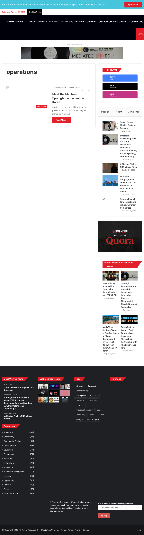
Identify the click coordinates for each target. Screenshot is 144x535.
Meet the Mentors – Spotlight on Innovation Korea (68, 98)
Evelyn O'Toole (60, 87)
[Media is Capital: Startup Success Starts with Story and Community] (54, 393)
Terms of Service (82, 530)
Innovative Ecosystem (14, 472)
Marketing (67, 21)
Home (138, 530)
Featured (8, 458)
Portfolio (7, 485)
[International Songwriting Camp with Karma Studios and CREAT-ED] (111, 275)
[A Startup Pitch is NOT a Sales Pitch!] (110, 168)
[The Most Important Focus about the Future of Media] (43, 393)
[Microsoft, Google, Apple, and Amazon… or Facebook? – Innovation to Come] (110, 180)
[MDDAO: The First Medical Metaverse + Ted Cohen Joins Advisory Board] (54, 386)
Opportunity (9, 480)
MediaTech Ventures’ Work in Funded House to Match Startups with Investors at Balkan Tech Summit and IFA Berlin (111, 339)
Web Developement (86, 21)
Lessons (42, 21)
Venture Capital (11, 493)
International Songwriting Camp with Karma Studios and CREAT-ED (110, 289)
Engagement (9, 454)
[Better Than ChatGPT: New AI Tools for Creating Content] (65, 399)
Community (9, 437)
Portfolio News (14, 21)
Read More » (62, 120)
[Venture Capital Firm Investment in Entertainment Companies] (110, 203)
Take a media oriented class (72, 45)
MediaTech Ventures (50, 530)
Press (6, 489)
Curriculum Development (113, 21)
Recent (118, 111)
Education (8, 450)
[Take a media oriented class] (72, 53)
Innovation (8, 467)
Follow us (116, 379)
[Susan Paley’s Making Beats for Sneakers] (110, 126)
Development (10, 445)
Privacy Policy (67, 530)
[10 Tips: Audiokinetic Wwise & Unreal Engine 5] (65, 393)
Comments (133, 111)
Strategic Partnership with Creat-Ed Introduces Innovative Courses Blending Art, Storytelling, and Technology (129, 295)
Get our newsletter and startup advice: (115, 503)
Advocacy (8, 432)
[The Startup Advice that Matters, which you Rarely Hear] (43, 399)
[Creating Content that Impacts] (54, 399)
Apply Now (133, 4)
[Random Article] (135, 12)
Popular (105, 111)
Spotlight (10, 463)
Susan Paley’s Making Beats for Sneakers (128, 125)
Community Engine (12, 441)
